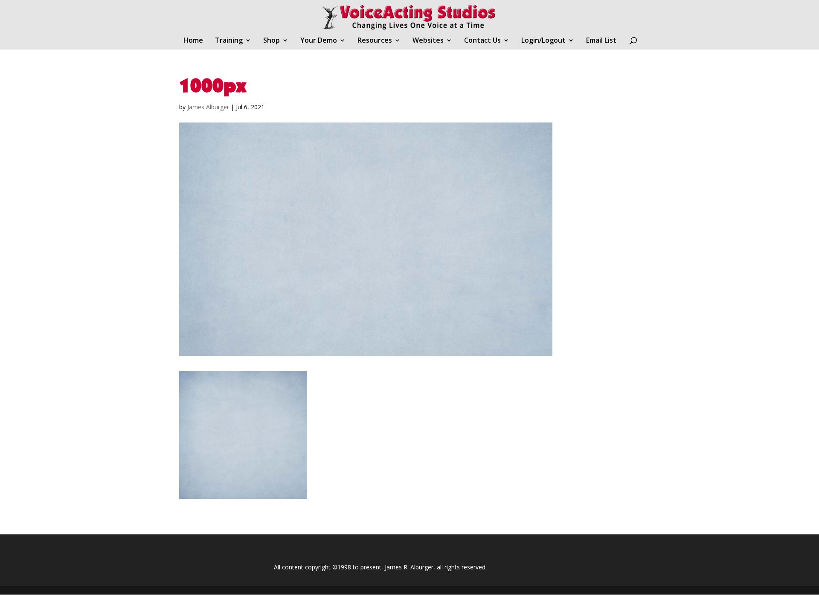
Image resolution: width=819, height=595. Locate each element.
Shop (271, 41)
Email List (601, 41)
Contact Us (482, 41)
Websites (428, 41)
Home (193, 41)
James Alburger (208, 107)
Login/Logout (543, 41)
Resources (374, 41)
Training (229, 41)
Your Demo (318, 41)
